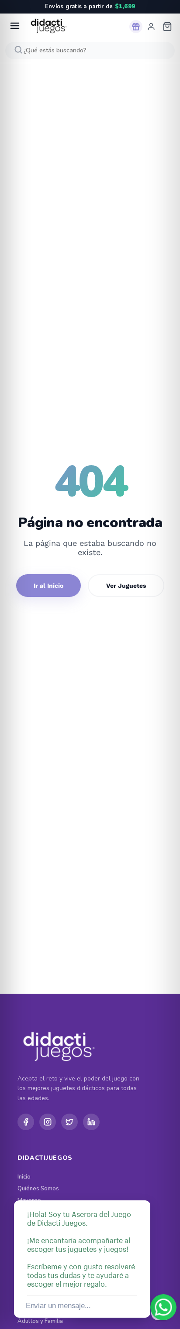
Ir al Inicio (48, 585)
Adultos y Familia (40, 1321)
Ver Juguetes (126, 585)
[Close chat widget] (143, 1190)
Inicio (24, 1177)
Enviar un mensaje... (58, 1306)
